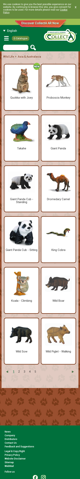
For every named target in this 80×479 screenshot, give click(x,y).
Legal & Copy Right (15, 451)
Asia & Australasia (29, 56)
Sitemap (9, 462)
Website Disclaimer (15, 458)
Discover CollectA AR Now (40, 23)
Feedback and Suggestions (19, 446)
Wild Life (8, 56)
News (8, 431)
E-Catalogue (20, 38)
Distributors (11, 439)
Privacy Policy (12, 455)
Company (10, 435)
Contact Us (11, 443)
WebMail (9, 466)
